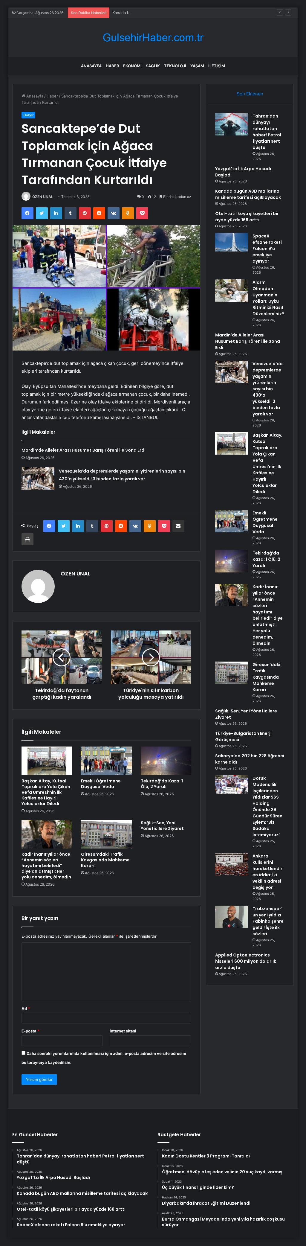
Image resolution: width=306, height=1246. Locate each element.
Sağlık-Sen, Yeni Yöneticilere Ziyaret (162, 825)
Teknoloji (175, 65)
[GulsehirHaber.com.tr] (153, 37)
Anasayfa (91, 65)
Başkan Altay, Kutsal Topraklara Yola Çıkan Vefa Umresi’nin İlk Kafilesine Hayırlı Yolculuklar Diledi (46, 792)
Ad (26, 1008)
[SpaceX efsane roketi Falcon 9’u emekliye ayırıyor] (231, 242)
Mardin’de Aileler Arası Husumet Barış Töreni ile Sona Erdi (84, 450)
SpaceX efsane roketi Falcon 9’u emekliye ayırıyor (267, 248)
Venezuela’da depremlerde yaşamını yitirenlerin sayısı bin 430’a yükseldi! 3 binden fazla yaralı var (268, 389)
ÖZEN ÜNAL (42, 196)
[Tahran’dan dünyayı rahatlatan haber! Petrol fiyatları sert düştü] (231, 124)
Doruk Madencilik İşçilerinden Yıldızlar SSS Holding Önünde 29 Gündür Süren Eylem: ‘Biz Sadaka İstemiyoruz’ (267, 806)
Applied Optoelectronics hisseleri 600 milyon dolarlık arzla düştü (245, 961)
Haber (112, 65)
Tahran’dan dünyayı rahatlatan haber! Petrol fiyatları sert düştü (267, 131)
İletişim (216, 65)
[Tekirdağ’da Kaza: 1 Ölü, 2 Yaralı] (166, 761)
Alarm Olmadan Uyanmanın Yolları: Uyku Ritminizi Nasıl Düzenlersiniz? (268, 298)
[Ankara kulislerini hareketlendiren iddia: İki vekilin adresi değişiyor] (231, 864)
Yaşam (197, 65)
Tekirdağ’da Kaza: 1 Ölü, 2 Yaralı (162, 784)
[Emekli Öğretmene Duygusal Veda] (106, 761)
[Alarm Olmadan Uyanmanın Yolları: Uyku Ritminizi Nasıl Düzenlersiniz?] (231, 290)
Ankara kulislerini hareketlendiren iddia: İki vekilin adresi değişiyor (267, 871)
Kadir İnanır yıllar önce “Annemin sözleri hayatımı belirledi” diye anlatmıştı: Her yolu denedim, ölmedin (46, 865)
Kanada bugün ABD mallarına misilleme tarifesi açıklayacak (165, 12)
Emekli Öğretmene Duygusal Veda (101, 784)
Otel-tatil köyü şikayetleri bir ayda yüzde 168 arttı (247, 217)
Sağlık (153, 65)
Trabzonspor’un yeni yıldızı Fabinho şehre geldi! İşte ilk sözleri (268, 921)
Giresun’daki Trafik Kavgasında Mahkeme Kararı (105, 860)
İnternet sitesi (123, 1031)
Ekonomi (132, 65)
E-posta (30, 1031)
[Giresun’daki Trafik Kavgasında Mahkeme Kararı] (106, 834)
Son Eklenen (250, 94)
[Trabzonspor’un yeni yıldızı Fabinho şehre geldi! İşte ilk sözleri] (231, 917)
